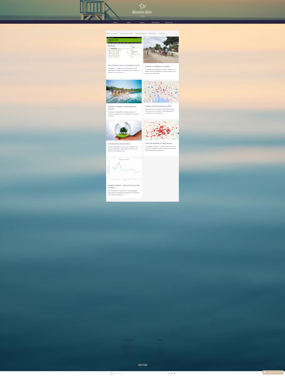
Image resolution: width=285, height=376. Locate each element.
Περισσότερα (162, 33)
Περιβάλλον (160, 354)
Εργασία (159, 350)
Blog (158, 343)
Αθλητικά (115, 33)
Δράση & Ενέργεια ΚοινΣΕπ (126, 33)
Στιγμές (159, 359)
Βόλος (161, 343)
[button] (142, 22)
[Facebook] (169, 373)
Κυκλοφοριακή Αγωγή (141, 33)
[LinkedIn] (174, 373)
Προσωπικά (160, 357)
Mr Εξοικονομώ (152, 33)
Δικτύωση (159, 345)
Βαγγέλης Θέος (142, 11)
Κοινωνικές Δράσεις (161, 352)
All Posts (108, 33)
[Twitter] (172, 373)
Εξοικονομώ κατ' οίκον (161, 347)
